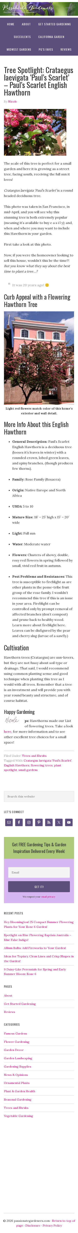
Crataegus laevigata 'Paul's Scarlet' (47, 760)
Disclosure (32, 1225)
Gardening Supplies (17, 1066)
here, (8, 731)
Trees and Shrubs (34, 756)
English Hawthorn (16, 765)
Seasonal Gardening (17, 1099)
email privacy (48, 896)
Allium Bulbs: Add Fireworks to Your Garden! (35, 948)
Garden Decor (14, 1050)
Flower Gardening (16, 1042)
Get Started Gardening (20, 1004)
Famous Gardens (15, 1033)
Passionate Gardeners (39, 9)
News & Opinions (16, 1075)
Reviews (9, 1012)
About (8, 995)
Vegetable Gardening (18, 1116)
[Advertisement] (39, 1166)
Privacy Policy (52, 1225)
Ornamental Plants (17, 1083)
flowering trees (42, 765)
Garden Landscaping (18, 1058)
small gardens (28, 770)
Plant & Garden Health (19, 1091)
